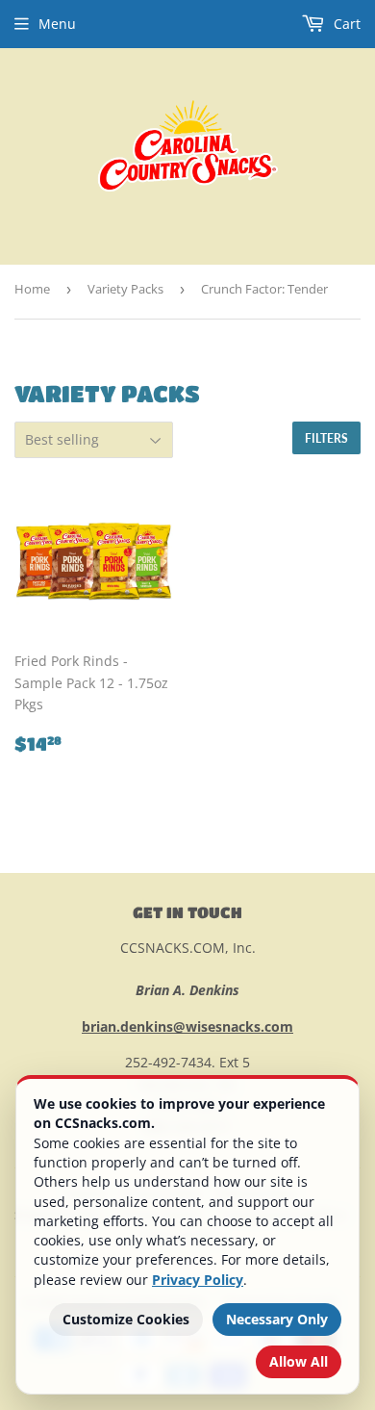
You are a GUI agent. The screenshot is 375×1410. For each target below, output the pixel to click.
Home (32, 288)
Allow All (298, 1361)
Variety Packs (125, 288)
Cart (345, 23)
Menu (57, 23)
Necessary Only (277, 1319)
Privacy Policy (197, 1279)
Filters (326, 438)
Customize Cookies (125, 1319)
